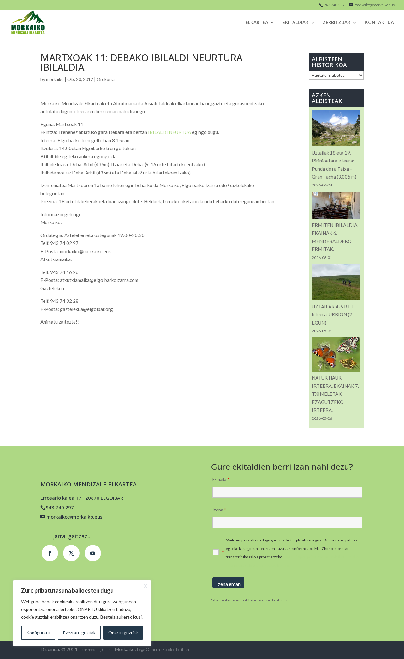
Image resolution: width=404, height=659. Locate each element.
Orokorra (106, 79)
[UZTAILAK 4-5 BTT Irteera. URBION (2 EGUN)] (336, 283)
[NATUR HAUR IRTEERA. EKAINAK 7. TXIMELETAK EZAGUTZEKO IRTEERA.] (336, 355)
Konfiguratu (38, 632)
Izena (219, 509)
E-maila (220, 479)
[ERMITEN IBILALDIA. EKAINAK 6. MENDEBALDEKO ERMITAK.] (336, 206)
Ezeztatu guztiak (79, 632)
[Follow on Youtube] (93, 553)
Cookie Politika (176, 649)
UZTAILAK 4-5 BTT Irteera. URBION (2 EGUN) (333, 315)
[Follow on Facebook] (50, 553)
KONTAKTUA (379, 22)
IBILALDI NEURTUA (169, 132)
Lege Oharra (148, 649)
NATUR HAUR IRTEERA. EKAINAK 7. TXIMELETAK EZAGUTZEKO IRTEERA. (335, 394)
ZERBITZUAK (337, 22)
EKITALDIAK (295, 22)
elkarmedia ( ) (91, 649)
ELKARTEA (257, 22)
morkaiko (55, 79)
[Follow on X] (71, 553)
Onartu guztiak (123, 632)
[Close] (145, 586)
